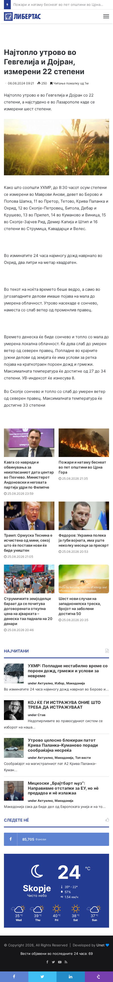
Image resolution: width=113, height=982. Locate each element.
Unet (100, 945)
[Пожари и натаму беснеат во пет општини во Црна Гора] (84, 442)
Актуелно (45, 683)
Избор (59, 683)
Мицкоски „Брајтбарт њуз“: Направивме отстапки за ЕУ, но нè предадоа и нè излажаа (63, 788)
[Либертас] (22, 16)
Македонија (75, 683)
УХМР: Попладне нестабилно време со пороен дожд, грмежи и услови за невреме (68, 671)
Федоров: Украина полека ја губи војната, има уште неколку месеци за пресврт (84, 540)
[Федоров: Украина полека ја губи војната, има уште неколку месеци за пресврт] (84, 516)
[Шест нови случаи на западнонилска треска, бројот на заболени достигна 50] (84, 579)
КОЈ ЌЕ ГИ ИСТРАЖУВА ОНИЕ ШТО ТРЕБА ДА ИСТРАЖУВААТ (64, 705)
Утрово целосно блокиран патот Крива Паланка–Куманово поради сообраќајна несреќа (63, 745)
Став (41, 715)
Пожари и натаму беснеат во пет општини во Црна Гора (82, 467)
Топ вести (83, 758)
